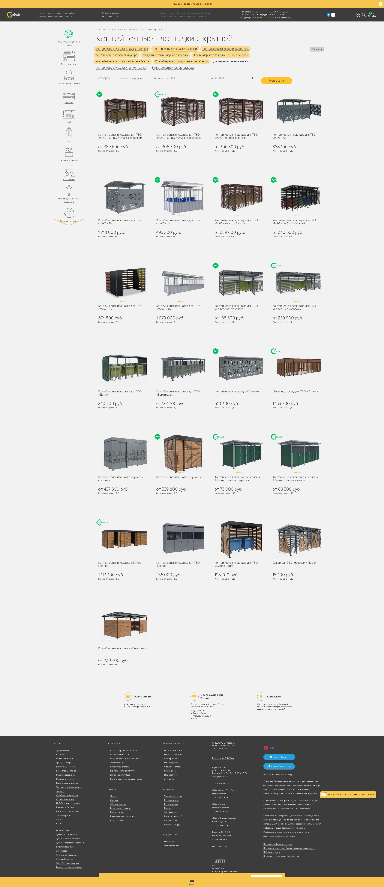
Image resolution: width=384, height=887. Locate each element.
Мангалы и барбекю (65, 807)
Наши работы (69, 13)
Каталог (42, 13)
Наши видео (169, 841)
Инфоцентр (58, 16)
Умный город (201, 16)
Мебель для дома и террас (68, 811)
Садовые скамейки (64, 758)
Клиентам (112, 789)
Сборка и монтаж (118, 804)
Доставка (114, 800)
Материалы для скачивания (122, 816)
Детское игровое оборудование (70, 842)
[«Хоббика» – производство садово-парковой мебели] (13, 14)
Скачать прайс (116, 820)
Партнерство (168, 789)
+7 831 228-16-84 (274, 18)
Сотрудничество (169, 834)
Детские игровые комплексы (68, 838)
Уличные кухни (63, 815)
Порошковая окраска (119, 766)
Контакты (68, 16)
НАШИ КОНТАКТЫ (221, 846)
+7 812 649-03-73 (246, 15)
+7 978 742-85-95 (274, 15)
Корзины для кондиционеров (69, 867)
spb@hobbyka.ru (219, 793)
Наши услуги (114, 743)
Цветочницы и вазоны (69, 160)
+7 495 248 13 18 (246, 12)
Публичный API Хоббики (223, 758)
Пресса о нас (170, 771)
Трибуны (60, 791)
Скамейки (68, 102)
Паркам (208, 13)
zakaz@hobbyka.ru (247, 18)
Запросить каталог (112, 13)
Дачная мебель (63, 750)
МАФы (59, 823)
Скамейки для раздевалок (67, 863)
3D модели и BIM (171, 845)
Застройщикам (166, 16)
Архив (59, 819)
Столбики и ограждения (67, 795)
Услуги (50, 16)
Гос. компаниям (197, 13)
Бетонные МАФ (63, 830)
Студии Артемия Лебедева (226, 871)
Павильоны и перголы (66, 779)
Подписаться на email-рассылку (277, 774)
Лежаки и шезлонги (69, 221)
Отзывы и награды (172, 766)
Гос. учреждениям (183, 13)
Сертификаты (170, 758)
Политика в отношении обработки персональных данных (289, 848)
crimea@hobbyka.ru (221, 807)
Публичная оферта (271, 852)
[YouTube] (265, 749)
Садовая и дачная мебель (69, 83)
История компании (173, 750)
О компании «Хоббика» (173, 743)
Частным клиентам (167, 13)
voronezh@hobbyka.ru (222, 835)
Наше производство (54, 13)
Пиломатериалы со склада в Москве (126, 779)
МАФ (69, 122)
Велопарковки (69, 179)
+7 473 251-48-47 (274, 12)
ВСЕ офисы (259, 18)
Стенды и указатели (65, 799)
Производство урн (172, 824)
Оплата (113, 796)
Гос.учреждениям (171, 800)
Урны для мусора (63, 762)
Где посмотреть (117, 812)
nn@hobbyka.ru (219, 821)
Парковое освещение (65, 775)
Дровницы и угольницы (67, 834)
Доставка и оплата (112, 16)
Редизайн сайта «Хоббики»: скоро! (192, 4)
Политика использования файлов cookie (281, 856)
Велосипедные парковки (67, 771)
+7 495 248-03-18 (220, 783)
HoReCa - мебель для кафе (68, 803)
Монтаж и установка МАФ (122, 771)
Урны (69, 141)
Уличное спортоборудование (69, 787)
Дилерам (42, 16)
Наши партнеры (171, 762)
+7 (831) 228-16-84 (221, 825)
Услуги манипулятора (120, 775)
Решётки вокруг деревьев (67, 783)
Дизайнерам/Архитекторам (184, 16)
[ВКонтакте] (272, 749)
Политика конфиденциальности (277, 844)
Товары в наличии (69, 64)
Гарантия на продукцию (121, 808)
